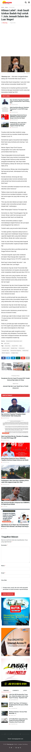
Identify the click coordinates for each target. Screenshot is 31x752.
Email (3, 573)
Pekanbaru (6, 433)
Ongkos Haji (14, 352)
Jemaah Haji (5, 350)
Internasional (7, 521)
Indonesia (21, 348)
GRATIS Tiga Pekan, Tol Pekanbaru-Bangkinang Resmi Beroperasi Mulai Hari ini (18, 704)
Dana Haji (7, 345)
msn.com (6, 343)
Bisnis (4, 477)
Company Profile (25, 734)
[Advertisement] (15, 40)
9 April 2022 (13, 22)
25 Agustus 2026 (14, 112)
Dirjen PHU (15, 345)
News (6, 7)
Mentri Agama (6, 352)
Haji (21, 345)
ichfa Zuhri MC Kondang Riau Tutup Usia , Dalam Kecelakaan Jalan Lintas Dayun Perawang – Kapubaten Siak (18, 696)
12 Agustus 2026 (14, 127)
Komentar (4, 545)
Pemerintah (11, 7)
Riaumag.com (10, 744)
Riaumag (5, 22)
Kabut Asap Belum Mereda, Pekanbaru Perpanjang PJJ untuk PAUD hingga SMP (19, 109)
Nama (3, 565)
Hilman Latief (5, 348)
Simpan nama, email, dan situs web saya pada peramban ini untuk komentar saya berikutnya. (15, 588)
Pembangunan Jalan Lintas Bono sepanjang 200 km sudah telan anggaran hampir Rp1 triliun (18, 124)
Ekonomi (5, 455)
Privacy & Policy (16, 734)
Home (2, 7)
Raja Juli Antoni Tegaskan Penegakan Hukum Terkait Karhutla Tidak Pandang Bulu (19, 101)
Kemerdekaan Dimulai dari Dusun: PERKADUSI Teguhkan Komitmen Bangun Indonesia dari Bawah (18, 116)
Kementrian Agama (16, 350)
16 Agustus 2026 (14, 119)
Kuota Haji (25, 350)
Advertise (8, 734)
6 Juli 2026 (4, 528)
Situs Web (4, 580)
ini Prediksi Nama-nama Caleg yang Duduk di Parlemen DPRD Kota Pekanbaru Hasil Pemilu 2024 (18, 720)
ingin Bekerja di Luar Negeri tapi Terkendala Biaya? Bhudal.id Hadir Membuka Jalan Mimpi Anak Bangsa (15, 525)
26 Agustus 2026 (14, 104)
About (2, 734)
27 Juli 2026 (4, 506)
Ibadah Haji (14, 348)
